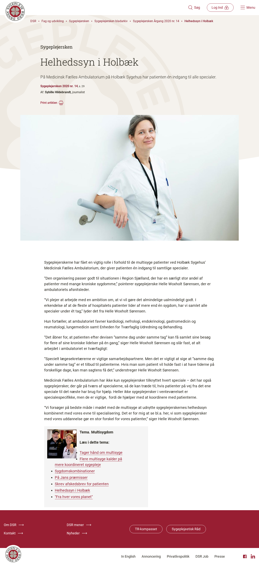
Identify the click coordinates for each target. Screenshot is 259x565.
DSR (33, 21)
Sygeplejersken (79, 21)
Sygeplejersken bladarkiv (111, 21)
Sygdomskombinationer (75, 471)
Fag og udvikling (53, 21)
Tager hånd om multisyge (101, 452)
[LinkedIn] (253, 556)
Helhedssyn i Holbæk (198, 21)
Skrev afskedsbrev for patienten (82, 484)
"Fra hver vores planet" (74, 496)
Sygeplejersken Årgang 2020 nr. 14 (156, 21)
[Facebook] (245, 556)
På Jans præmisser (71, 477)
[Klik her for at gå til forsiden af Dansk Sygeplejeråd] (96, 7)
